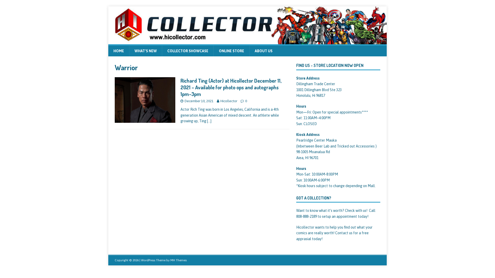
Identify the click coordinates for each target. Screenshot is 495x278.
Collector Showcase (187, 51)
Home (118, 51)
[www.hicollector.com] (247, 41)
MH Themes (178, 260)
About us (264, 51)
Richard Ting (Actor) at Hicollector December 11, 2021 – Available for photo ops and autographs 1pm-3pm (231, 87)
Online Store (231, 51)
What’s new (146, 51)
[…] (209, 121)
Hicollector (228, 101)
